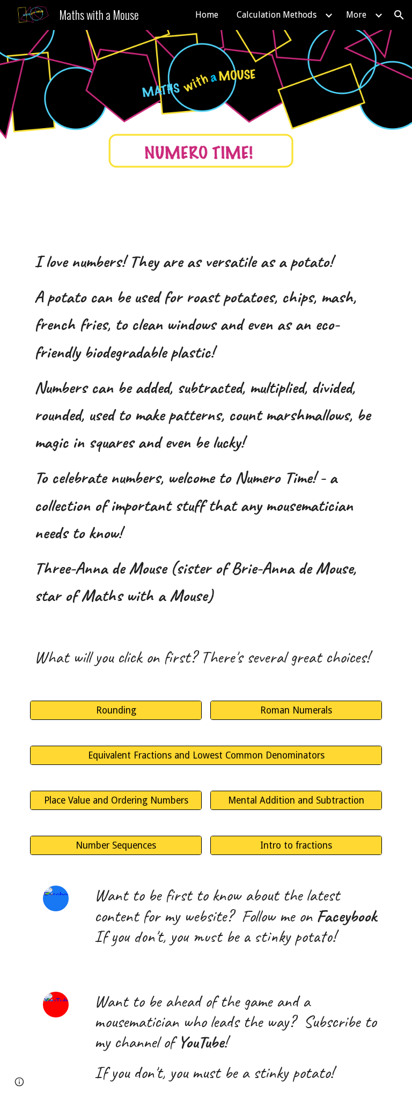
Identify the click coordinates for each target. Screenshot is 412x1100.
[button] (399, 15)
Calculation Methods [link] (277, 15)
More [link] (356, 15)
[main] (205, 428)
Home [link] (206, 15)
